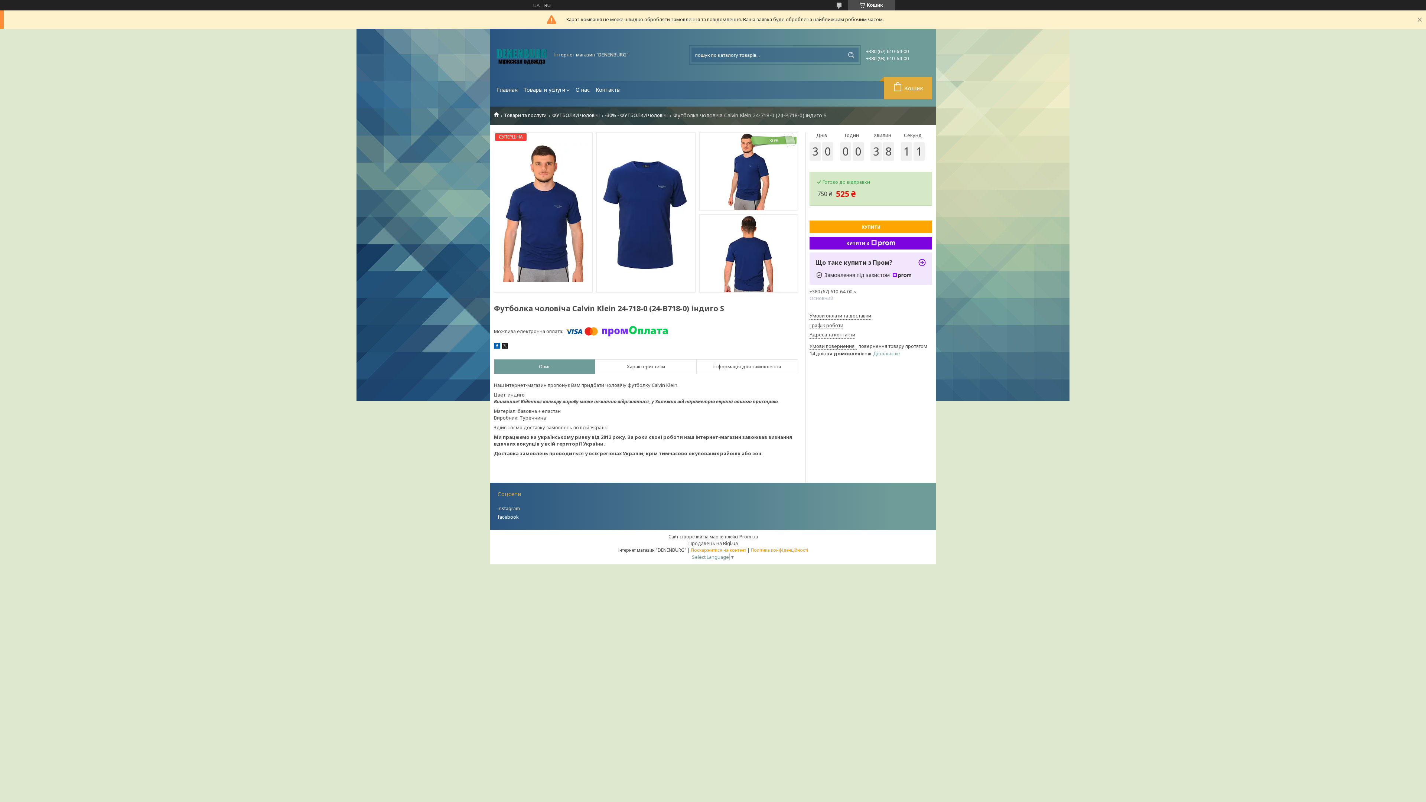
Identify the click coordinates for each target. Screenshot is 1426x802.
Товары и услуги (544, 89)
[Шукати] (851, 55)
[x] (505, 346)
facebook (508, 517)
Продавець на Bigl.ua (713, 543)
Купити (871, 227)
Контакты (608, 89)
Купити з (857, 243)
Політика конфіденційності (779, 550)
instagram (509, 508)
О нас (583, 89)
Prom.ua (748, 536)
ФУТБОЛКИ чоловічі (576, 115)
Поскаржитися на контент (718, 550)
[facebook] (497, 346)
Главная (507, 89)
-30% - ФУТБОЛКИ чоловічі (636, 115)
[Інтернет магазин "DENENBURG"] (522, 55)
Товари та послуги (525, 115)
